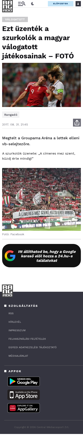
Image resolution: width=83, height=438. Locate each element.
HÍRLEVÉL (15, 321)
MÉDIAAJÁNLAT (18, 355)
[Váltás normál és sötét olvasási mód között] (32, 3)
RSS (11, 313)
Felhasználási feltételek (27, 338)
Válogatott (15, 19)
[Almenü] (21, 3)
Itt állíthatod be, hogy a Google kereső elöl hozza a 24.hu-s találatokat (47, 256)
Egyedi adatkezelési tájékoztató (33, 347)
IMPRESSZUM (17, 330)
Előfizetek (60, 3)
